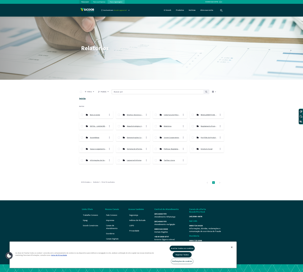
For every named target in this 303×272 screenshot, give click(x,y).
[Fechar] (231, 247)
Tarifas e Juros (169, 160)
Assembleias (94, 137)
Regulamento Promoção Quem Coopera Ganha (209, 126)
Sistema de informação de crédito (135, 149)
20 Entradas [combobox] (85, 182)
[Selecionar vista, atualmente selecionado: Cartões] (214, 92)
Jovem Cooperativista (172, 137)
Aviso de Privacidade (59, 255)
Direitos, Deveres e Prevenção (135, 115)
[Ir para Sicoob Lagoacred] (87, 10)
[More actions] (109, 115)
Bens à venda (95, 115)
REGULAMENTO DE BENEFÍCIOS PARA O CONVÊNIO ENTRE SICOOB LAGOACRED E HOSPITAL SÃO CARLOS (209, 115)
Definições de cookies (182, 261)
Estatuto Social (206, 149)
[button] (9, 255)
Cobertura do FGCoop (172, 115)
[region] (123, 254)
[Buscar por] (206, 92)
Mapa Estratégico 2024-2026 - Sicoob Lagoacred (135, 126)
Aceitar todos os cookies (182, 248)
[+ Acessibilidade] (301, 121)
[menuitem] (85, 2)
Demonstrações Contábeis (135, 137)
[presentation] (85, 2)
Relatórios (168, 126)
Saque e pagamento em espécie (98, 149)
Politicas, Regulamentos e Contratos (172, 149)
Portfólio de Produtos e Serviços (209, 137)
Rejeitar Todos (182, 255)
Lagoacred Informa (134, 160)
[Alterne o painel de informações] (221, 92)
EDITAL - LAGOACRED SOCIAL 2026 (98, 126)
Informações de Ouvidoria (98, 160)
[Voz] (301, 116)
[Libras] (301, 111)
